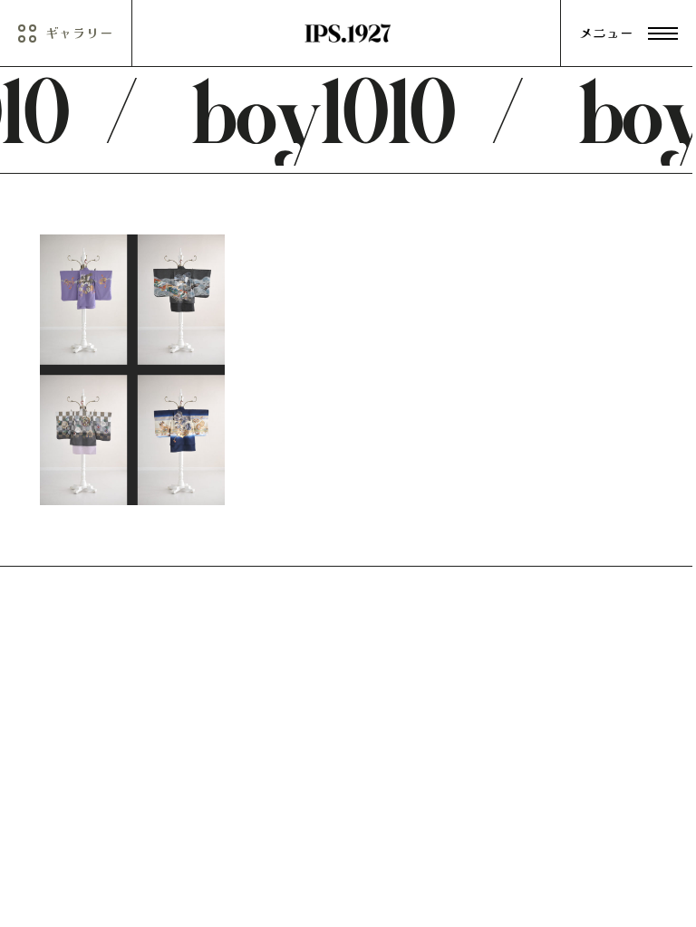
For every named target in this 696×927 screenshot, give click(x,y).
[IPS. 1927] (348, 33)
